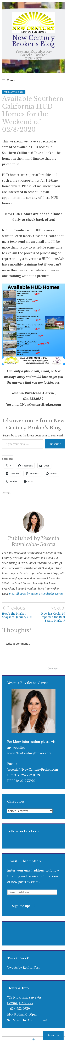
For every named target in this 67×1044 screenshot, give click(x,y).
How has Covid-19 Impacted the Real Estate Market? (53, 613)
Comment (53, 668)
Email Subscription (24, 861)
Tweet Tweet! (18, 958)
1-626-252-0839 (18, 1008)
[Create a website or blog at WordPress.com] (33, 1039)
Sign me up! (21, 906)
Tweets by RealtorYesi (23, 967)
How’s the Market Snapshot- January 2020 (17, 612)
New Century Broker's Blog (33, 41)
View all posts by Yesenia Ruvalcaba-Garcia (36, 594)
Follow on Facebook (23, 831)
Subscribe (55, 444)
